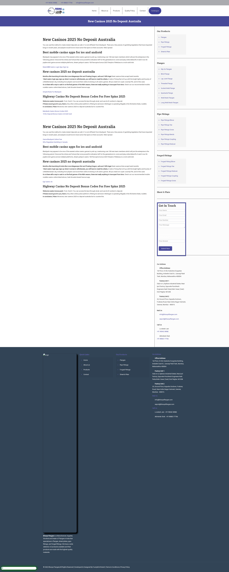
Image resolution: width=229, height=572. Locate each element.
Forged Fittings (166, 47)
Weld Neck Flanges (167, 98)
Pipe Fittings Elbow (167, 120)
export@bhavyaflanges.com (169, 319)
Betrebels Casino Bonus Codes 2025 (55, 111)
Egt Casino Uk (47, 182)
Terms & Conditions (112, 567)
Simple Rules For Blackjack (52, 92)
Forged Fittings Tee (167, 166)
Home (85, 360)
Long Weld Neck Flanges (169, 102)
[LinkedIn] (184, 3)
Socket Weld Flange (168, 88)
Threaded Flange (166, 83)
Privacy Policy (125, 567)
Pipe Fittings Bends (167, 134)
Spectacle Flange (167, 93)
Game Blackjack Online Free (52, 139)
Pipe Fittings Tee (166, 125)
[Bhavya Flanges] (57, 10)
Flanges (163, 37)
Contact (86, 374)
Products (86, 370)
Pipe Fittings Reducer (168, 144)
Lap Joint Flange (166, 79)
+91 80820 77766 (66, 3)
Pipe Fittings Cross (167, 130)
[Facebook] (181, 3)
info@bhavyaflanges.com (85, 3)
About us (86, 365)
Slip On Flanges (166, 69)
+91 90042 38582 (51, 3)
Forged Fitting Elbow (168, 161)
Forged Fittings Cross (168, 181)
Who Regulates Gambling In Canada (55, 142)
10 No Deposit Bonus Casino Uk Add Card (57, 114)
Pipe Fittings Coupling (168, 139)
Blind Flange (165, 74)
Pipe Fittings (165, 42)
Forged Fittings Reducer (169, 171)
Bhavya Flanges (54, 567)
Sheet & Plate (165, 52)
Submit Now (165, 248)
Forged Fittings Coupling (169, 176)
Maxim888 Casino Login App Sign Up (55, 67)
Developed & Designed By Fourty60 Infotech (89, 567)
